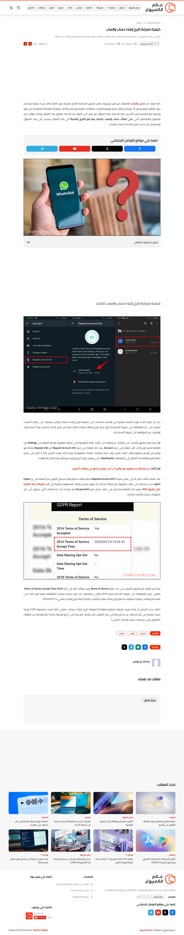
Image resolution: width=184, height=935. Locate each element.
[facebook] (139, 149)
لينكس (79, 7)
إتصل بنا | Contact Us (79, 890)
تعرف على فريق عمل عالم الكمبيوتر (72, 884)
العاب (70, 7)
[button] (145, 647)
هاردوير (31, 7)
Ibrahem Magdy (40, 930)
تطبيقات (172, 855)
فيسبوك (99, 7)
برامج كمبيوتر (134, 7)
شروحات (172, 817)
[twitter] (107, 149)
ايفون (51, 7)
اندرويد (60, 7)
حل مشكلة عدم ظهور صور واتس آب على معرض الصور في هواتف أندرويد (111, 468)
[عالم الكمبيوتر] (160, 7)
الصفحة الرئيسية (153, 23)
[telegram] (42, 149)
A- (25, 44)
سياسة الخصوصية (81, 897)
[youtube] (74, 149)
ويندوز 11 (111, 7)
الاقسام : (171, 897)
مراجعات (42, 7)
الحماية (89, 7)
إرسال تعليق (149, 700)
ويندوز (121, 7)
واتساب (134, 103)
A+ (30, 44)
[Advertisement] (92, 78)
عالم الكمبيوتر (146, 930)
